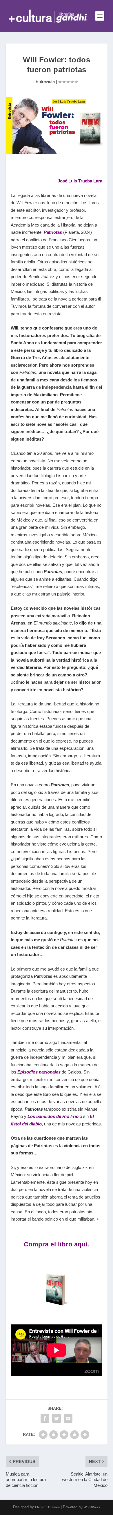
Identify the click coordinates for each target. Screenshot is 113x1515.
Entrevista (45, 81)
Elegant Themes (47, 1507)
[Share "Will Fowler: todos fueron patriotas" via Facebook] (45, 1418)
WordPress (92, 1507)
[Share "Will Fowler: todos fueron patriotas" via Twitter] (56, 1418)
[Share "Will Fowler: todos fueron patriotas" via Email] (68, 1418)
